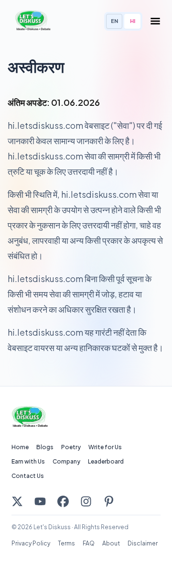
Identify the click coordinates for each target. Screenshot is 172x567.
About (111, 543)
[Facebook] (63, 501)
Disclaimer (143, 543)
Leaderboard (106, 461)
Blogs (45, 447)
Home (20, 447)
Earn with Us (28, 461)
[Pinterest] (109, 501)
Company (66, 461)
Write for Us (105, 447)
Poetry (71, 447)
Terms (66, 543)
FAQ (89, 543)
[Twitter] (17, 501)
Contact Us (27, 475)
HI (132, 21)
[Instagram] (86, 501)
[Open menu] (155, 21)
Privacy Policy (30, 543)
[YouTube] (40, 501)
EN (114, 21)
